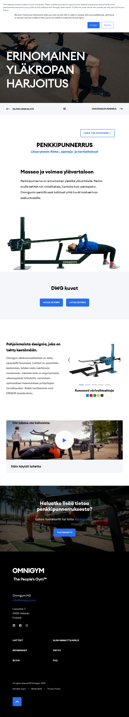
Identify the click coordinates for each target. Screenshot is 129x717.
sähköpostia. (84, 519)
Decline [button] (107, 25)
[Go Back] (64, 109)
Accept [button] (93, 25)
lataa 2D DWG (51, 302)
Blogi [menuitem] (16, 660)
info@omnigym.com (24, 600)
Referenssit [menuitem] (20, 650)
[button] (69, 360)
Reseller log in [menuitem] (19, 689)
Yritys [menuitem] (57, 650)
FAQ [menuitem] (55, 660)
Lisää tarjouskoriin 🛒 (98, 133)
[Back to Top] (17, 701)
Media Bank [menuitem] (36, 689)
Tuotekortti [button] (64, 532)
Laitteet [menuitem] (18, 640)
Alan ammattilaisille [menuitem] (66, 640)
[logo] (28, 570)
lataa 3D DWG (77, 302)
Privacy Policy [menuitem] (54, 689)
